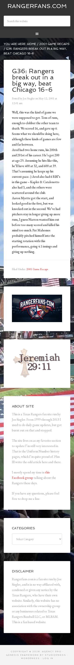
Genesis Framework (22, 655)
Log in (48, 658)
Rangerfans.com (37, 6)
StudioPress (55, 655)
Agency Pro (51, 651)
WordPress (30, 658)
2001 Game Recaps (37, 269)
